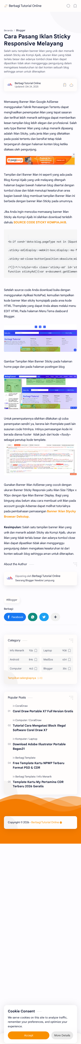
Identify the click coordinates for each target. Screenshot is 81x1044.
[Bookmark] (75, 6)
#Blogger (11, 599)
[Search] (68, 6)
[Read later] (65, 85)
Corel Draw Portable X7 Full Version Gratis (43, 711)
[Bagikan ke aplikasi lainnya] (55, 617)
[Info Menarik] (44, 776)
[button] (15, 617)
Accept (28, 1032)
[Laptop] (33, 739)
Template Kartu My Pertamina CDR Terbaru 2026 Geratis (38, 784)
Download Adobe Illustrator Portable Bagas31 (39, 746)
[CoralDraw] (21, 706)
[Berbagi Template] (25, 758)
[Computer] (22, 720)
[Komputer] (21, 739)
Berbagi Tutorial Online (25, 6)
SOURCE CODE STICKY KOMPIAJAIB (40, 222)
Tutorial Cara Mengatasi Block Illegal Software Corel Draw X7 (39, 728)
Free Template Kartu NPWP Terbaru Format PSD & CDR (38, 765)
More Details (62, 1032)
